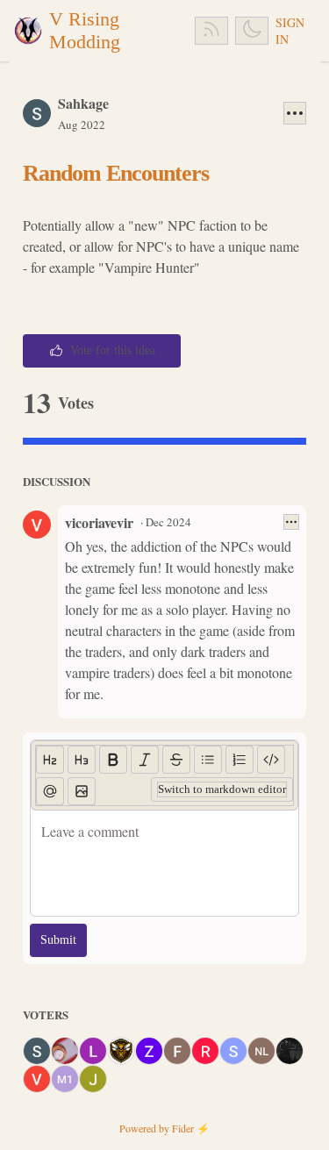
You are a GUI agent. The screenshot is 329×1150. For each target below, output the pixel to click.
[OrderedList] (239, 760)
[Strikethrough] (176, 760)
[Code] (271, 760)
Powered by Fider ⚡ (164, 1128)
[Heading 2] (50, 760)
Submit (58, 939)
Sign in (289, 30)
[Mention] (50, 791)
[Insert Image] (82, 791)
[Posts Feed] (211, 31)
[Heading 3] (82, 760)
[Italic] (145, 760)
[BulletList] (208, 760)
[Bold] (113, 760)
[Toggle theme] (251, 31)
